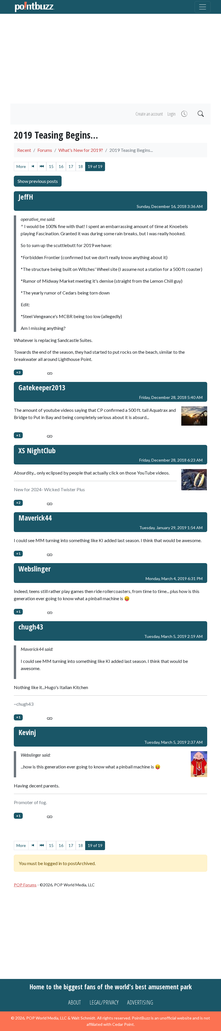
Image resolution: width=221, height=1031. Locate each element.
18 (80, 166)
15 (51, 166)
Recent (24, 150)
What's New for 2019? (80, 150)
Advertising (140, 1002)
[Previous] (41, 166)
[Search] (200, 114)
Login (171, 114)
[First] (32, 166)
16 (61, 166)
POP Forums (25, 884)
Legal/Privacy (104, 1002)
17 (70, 166)
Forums (44, 150)
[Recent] (184, 114)
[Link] (50, 372)
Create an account (149, 114)
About (74, 1002)
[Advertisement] (110, 58)
